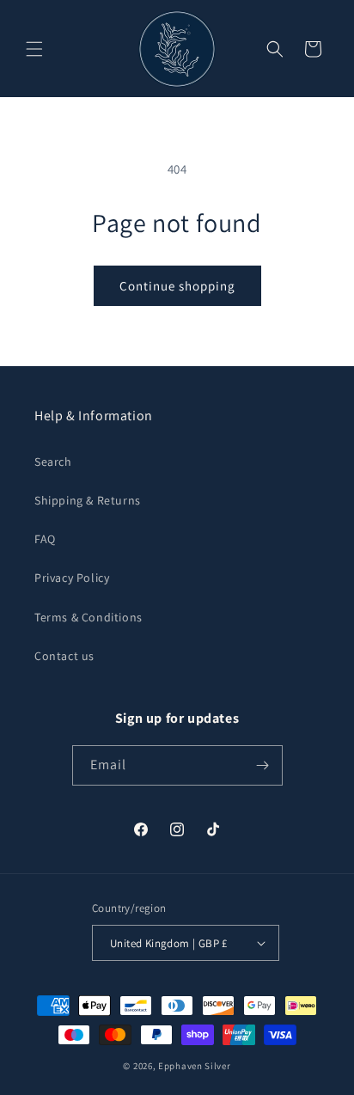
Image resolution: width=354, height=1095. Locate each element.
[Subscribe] (263, 765)
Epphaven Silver (194, 1066)
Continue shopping (177, 286)
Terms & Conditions (88, 617)
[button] (34, 49)
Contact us (64, 656)
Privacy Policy (71, 577)
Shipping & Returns (87, 500)
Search (53, 461)
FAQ (45, 539)
